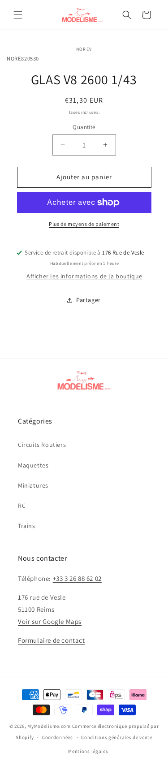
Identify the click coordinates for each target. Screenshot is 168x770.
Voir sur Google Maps (50, 621)
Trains (26, 526)
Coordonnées (57, 737)
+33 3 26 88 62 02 (77, 578)
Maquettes (33, 465)
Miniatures (33, 485)
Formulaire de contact (51, 640)
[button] (18, 15)
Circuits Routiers (42, 445)
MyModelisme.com (49, 726)
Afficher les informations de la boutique (84, 276)
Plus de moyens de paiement (84, 224)
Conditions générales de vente (116, 737)
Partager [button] (88, 300)
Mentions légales (88, 751)
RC (22, 506)
